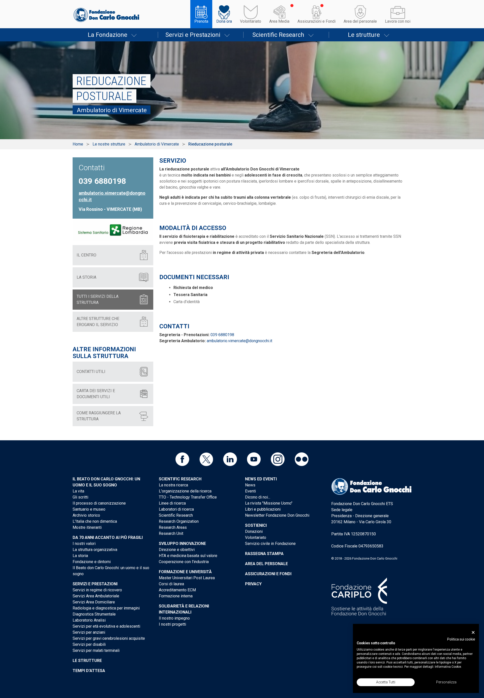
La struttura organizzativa (95, 549)
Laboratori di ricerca (176, 509)
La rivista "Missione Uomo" (268, 503)
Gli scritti (80, 497)
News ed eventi (261, 479)
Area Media (279, 21)
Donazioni (254, 531)
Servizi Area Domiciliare (94, 602)
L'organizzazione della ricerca (185, 491)
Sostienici (256, 525)
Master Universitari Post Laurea (187, 577)
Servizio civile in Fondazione (270, 543)
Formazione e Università (185, 571)
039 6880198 (222, 334)
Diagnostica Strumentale (94, 614)
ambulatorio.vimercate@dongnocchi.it (239, 340)
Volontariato (250, 21)
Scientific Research (278, 34)
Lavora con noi (397, 21)
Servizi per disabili (89, 644)
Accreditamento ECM (177, 590)
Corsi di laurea (171, 583)
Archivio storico (86, 515)
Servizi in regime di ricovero (97, 590)
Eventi (250, 491)
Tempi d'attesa (89, 670)
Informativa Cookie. (448, 666)
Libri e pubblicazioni (263, 509)
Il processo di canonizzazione (99, 503)
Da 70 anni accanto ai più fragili (108, 537)
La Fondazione (107, 34)
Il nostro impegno (174, 618)
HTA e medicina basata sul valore (188, 555)
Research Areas (173, 527)
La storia (80, 555)
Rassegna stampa (264, 553)
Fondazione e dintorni (92, 561)
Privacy (253, 583)
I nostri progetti (172, 624)
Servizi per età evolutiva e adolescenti (106, 626)
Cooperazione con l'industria (184, 561)
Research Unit (171, 533)
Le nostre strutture (109, 144)
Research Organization (179, 521)
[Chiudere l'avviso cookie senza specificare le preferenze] (473, 632)
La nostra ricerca (173, 485)
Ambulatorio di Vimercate (157, 144)
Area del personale (360, 21)
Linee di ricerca (172, 503)
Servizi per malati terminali (96, 650)
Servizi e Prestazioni (192, 34)
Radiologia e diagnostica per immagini (106, 608)
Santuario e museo (89, 509)
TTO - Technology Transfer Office (188, 497)
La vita (78, 491)
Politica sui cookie (461, 639)
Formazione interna (176, 596)
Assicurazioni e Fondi (316, 21)
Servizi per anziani (89, 632)
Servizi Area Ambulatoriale (96, 596)
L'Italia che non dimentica (95, 521)
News (250, 485)
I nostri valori (84, 543)
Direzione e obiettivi (177, 549)
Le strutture (364, 34)
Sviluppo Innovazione (182, 543)
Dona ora (224, 21)
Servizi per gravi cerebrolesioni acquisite (109, 638)
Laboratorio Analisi (89, 620)
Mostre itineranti (87, 527)
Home (78, 144)
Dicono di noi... (257, 497)
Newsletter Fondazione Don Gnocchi (277, 515)
